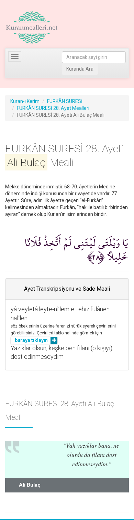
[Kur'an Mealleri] (31, 27)
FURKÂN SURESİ (64, 101)
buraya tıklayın (31, 340)
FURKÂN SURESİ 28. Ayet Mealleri (53, 108)
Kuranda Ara (79, 69)
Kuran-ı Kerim (25, 101)
